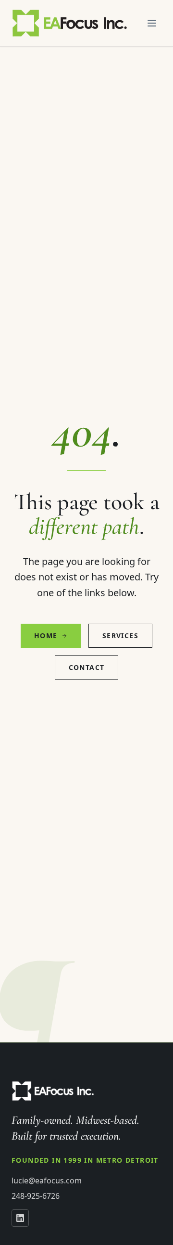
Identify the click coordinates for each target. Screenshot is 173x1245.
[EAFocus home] (70, 23)
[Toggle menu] (151, 23)
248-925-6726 (36, 1196)
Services (120, 635)
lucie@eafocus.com (47, 1180)
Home (46, 635)
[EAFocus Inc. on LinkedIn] (20, 1218)
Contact (87, 667)
